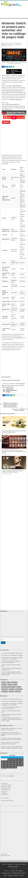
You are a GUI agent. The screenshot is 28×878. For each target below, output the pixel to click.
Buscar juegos (4, 783)
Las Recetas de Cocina (6, 785)
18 (18, 763)
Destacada (6, 45)
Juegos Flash (4, 791)
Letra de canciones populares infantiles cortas (12, 653)
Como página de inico (6, 788)
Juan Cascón (18, 864)
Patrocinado (4, 689)
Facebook (10, 875)
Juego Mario (4, 792)
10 (15, 761)
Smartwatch (4, 691)
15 (9, 763)
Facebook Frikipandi (5, 789)
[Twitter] (14, 868)
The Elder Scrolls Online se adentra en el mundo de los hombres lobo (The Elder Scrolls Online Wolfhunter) (10, 405)
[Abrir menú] (2, 4)
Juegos (11, 45)
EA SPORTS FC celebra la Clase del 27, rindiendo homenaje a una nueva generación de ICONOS (14, 451)
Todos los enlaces (5, 798)
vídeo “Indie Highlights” (15, 85)
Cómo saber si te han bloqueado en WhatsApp (12, 655)
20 (2, 765)
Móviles (19, 686)
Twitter (5, 875)
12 (21, 761)
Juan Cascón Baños (8, 43)
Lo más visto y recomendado (8, 686)
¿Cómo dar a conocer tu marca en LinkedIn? (18, 409)
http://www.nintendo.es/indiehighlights (11, 380)
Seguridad (11, 689)
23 (12, 765)
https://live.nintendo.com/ (16, 99)
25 (18, 765)
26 (21, 765)
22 (9, 765)
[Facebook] (12, 868)
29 (9, 767)
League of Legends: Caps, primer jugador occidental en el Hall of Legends (12, 471)
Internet (10, 684)
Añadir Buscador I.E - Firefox (18, 873)
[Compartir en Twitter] (6, 67)
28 (5, 767)
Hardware (4, 684)
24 (15, 765)
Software (11, 691)
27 (2, 767)
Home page (6, 870)
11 (18, 761)
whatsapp (14, 67)
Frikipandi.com (10, 864)
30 (12, 767)
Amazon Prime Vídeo (5, 855)
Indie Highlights (18, 337)
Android (3, 682)
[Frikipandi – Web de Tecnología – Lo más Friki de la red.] (14, 3)
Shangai (20, 870)
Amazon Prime (4, 854)
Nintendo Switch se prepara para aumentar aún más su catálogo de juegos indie (13, 385)
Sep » (5, 769)
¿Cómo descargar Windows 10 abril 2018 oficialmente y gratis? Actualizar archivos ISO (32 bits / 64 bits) (12, 673)
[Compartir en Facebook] (3, 67)
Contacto (22, 875)
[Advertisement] (14, 140)
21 (5, 765)
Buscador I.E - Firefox (5, 786)
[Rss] (10, 868)
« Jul (2, 769)
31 (15, 767)
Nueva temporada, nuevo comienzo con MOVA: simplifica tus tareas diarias (14, 431)
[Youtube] (16, 868)
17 (15, 763)
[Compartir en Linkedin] (10, 67)
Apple (8, 682)
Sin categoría (19, 689)
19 (21, 763)
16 (12, 763)
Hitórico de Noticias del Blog (7, 800)
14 (5, 763)
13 (2, 763)
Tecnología (17, 691)
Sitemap (16, 875)
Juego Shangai (4, 794)
